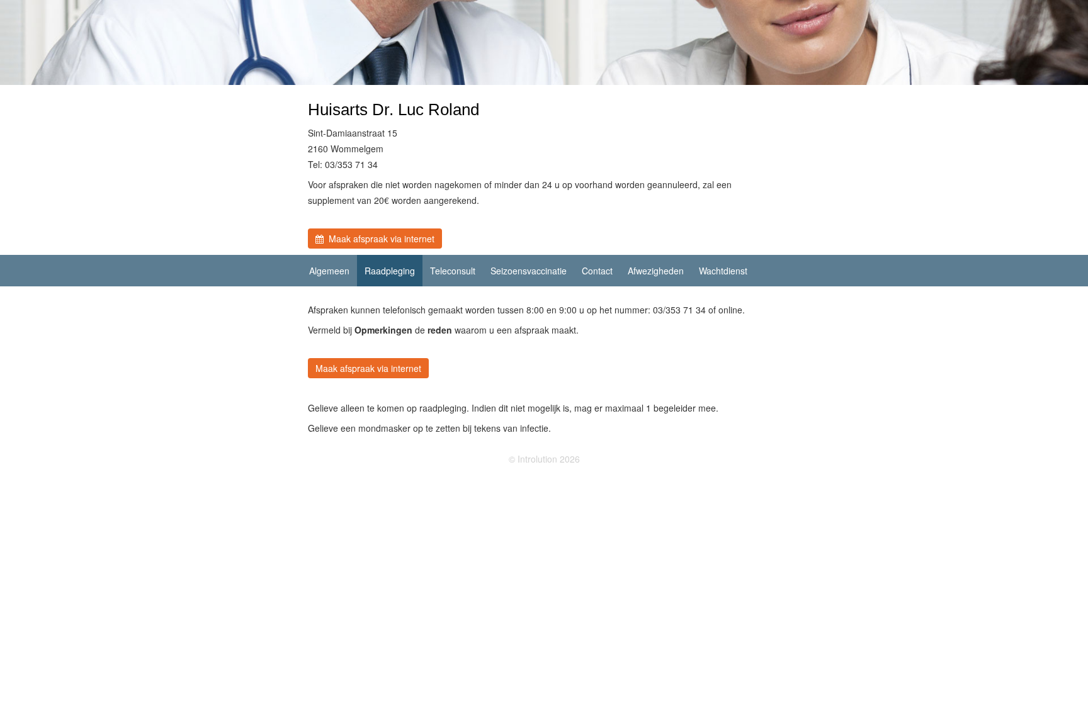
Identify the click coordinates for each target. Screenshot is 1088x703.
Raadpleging (390, 270)
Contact (597, 270)
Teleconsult (452, 270)
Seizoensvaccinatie (528, 270)
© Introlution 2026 (544, 459)
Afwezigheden (656, 270)
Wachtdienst (723, 270)
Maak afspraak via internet (379, 238)
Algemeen (329, 270)
